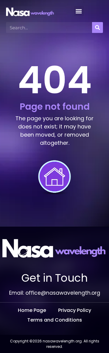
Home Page (32, 310)
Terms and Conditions (54, 319)
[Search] (97, 27)
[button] (79, 11)
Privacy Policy (74, 310)
